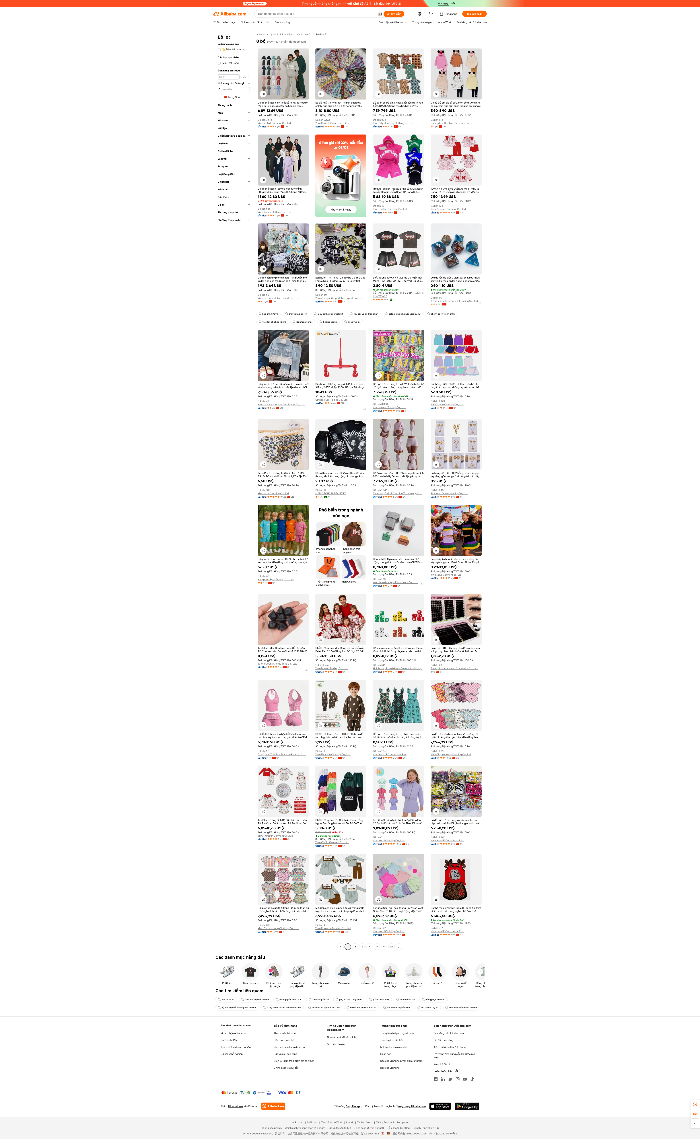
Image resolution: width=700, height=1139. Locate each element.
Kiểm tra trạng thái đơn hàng (449, 1046)
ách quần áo (227, 999)
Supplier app (353, 1106)
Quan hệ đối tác (442, 1064)
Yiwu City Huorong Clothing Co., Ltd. (393, 123)
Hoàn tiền (385, 1053)
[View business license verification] (383, 1133)
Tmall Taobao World (332, 1122)
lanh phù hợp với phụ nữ (257, 999)
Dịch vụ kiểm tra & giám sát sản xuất (294, 1060)
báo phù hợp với (270, 314)
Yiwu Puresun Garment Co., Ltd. (448, 209)
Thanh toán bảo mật (285, 1033)
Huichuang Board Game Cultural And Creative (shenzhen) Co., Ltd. (398, 668)
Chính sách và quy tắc (286, 1067)
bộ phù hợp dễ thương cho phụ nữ (238, 1007)
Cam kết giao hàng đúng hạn (290, 1046)
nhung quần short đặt (290, 999)
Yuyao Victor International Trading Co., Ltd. (454, 300)
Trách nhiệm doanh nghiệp (236, 1046)
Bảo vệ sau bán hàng (285, 1053)
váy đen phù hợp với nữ (274, 322)
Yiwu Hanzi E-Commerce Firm (332, 123)
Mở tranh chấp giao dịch (393, 1046)
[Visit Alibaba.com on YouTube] (465, 1079)
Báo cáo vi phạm (389, 1067)
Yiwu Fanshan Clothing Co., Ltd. (333, 754)
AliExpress (298, 1122)
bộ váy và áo (354, 322)
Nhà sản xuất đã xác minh (341, 1037)
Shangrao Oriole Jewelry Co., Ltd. (449, 493)
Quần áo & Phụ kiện (281, 34)
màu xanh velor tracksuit (330, 314)
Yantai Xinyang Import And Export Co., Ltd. (281, 404)
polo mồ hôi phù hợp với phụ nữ (404, 314)
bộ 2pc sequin (330, 322)
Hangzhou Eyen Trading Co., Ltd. (276, 579)
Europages (403, 1122)
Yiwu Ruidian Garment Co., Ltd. (390, 209)
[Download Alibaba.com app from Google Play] (467, 1106)
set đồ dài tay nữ (429, 1007)
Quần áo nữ (303, 34)
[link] (695, 1104)
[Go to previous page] (340, 946)
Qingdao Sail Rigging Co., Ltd (331, 399)
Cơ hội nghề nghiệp (232, 1053)
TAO (378, 1122)
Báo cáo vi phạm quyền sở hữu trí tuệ (401, 1060)
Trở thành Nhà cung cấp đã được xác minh (454, 1055)
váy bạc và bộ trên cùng (366, 314)
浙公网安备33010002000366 (409, 1133)
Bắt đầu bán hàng (443, 1040)
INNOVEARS (380, 296)
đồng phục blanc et (435, 999)
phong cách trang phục (443, 314)
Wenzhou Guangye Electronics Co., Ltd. (395, 582)
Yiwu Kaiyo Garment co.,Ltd (446, 574)
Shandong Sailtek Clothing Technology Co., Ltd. (398, 493)
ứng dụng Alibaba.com (412, 1106)
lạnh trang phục (304, 322)
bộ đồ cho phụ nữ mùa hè (363, 1007)
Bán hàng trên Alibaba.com (448, 1033)
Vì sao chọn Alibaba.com (234, 1033)
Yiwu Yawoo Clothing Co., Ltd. (447, 404)
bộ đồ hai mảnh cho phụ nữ (463, 1007)
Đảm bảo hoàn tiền (284, 1040)
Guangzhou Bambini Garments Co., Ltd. (453, 123)
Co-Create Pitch (230, 1040)
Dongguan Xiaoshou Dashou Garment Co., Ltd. (283, 754)
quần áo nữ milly (381, 999)
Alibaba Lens (235, 1106)
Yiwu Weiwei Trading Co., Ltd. (389, 407)
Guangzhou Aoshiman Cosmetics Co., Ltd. (454, 668)
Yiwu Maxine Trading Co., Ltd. (331, 668)
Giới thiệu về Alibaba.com (236, 1025)
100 (392, 946)
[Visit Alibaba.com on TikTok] (472, 1079)
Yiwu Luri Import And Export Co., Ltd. (278, 298)
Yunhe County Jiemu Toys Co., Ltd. (277, 663)
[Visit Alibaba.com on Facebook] (435, 1079)
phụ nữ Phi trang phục (350, 999)
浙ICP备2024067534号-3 (443, 1133)
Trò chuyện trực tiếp (391, 1040)
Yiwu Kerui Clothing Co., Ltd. (273, 493)
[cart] (431, 14)
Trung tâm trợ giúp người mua (397, 1033)
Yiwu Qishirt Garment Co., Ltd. (274, 123)
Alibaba (260, 34)
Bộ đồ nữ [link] (321, 34)
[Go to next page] (399, 946)
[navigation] (233, 491)
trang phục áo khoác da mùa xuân (284, 1007)
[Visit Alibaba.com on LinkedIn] (443, 1079)
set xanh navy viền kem (399, 1007)
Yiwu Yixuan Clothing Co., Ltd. (274, 212)
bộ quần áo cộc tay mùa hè (326, 1007)
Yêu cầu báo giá (336, 1044)
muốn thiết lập (407, 999)
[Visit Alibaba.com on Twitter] (450, 1079)
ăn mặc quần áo (320, 999)
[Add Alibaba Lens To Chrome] (273, 1106)
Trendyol (389, 1122)
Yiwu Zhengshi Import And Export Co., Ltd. (339, 298)
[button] (380, 14)
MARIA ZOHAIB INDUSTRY (330, 493)
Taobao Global (365, 1122)
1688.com (312, 1122)
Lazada (350, 1122)
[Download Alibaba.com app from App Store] (440, 1106)
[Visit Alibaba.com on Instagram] (457, 1079)
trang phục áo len (298, 314)
